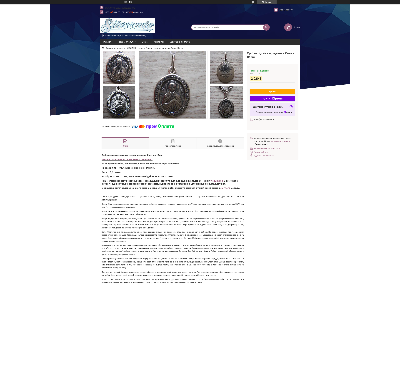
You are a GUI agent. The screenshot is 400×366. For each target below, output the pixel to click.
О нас (145, 42)
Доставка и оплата (180, 42)
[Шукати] (266, 27)
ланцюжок (217, 181)
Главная (107, 42)
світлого (225, 188)
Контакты (159, 42)
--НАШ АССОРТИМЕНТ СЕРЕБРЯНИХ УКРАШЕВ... (127, 159)
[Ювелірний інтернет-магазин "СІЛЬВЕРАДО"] (127, 25)
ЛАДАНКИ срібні (135, 48)
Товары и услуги (126, 42)
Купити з (267, 98)
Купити (272, 91)
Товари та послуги (115, 48)
